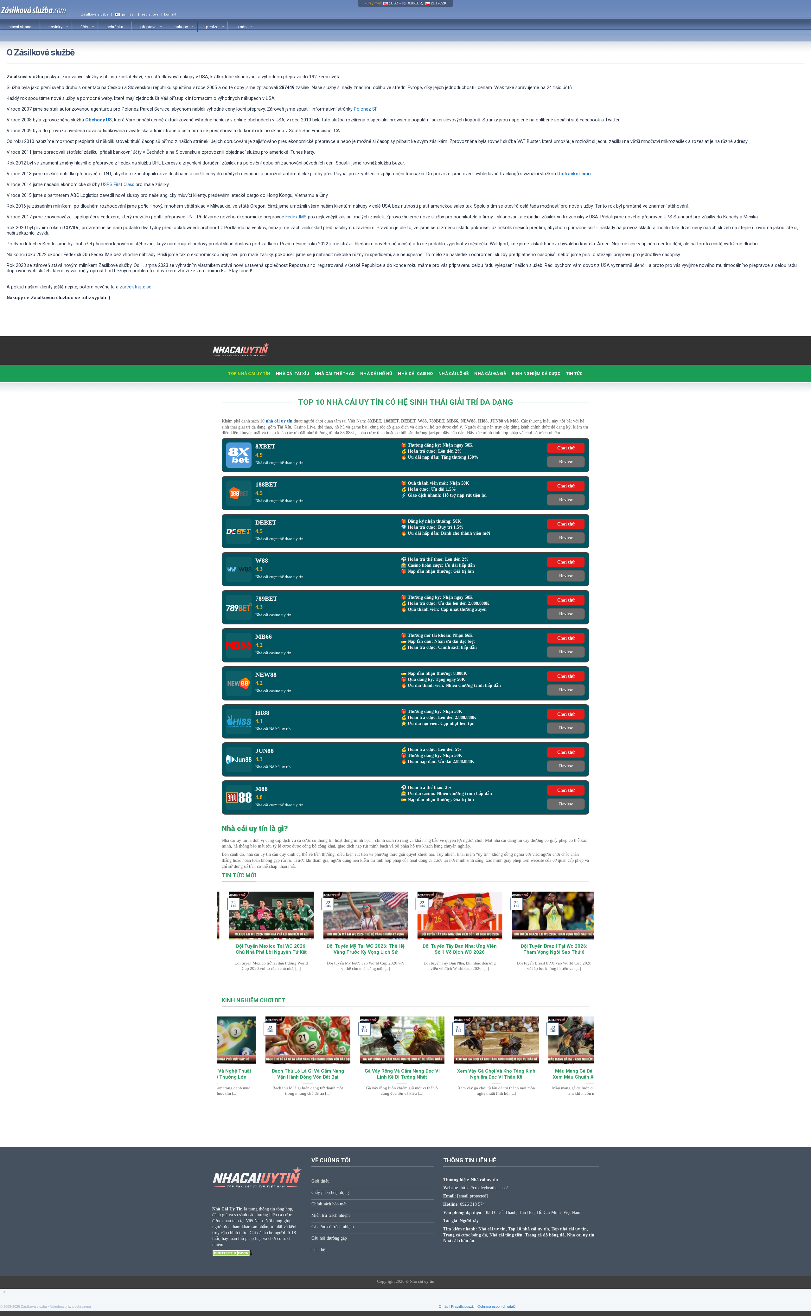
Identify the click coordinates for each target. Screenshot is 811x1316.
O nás (443, 1306)
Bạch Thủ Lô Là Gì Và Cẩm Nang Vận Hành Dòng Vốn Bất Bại (264, 1074)
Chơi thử (566, 447)
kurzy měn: (373, 3)
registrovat (150, 14)
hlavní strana (20, 26)
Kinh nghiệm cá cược (536, 373)
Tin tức (574, 373)
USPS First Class (117, 184)
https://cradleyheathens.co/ (484, 1187)
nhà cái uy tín (279, 420)
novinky (51, 26)
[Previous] (232, 920)
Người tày (469, 1220)
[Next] (578, 920)
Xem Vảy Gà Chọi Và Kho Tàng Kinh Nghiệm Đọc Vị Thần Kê (452, 1074)
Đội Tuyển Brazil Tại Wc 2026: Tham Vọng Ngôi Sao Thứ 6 (547, 949)
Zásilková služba (94, 14)
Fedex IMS (296, 217)
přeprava (144, 26)
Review (566, 461)
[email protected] (472, 1195)
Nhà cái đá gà (490, 373)
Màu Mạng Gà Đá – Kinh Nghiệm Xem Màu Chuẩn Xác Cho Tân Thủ (547, 1074)
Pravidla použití (463, 1306)
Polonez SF (365, 109)
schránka (114, 26)
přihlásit (128, 14)
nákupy (177, 26)
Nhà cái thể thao (334, 373)
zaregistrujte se (135, 287)
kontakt (170, 14)
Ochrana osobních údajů (496, 1306)
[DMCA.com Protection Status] (232, 1252)
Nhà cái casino (415, 373)
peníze (208, 26)
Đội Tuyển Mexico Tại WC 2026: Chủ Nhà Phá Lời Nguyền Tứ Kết (264, 949)
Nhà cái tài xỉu (292, 373)
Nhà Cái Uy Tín (227, 1208)
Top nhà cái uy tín (249, 373)
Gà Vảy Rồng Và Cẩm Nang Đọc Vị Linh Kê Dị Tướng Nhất (358, 1074)
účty (80, 26)
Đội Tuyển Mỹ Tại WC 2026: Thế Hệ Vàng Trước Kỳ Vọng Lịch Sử (358, 949)
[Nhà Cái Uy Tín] (244, 350)
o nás (237, 26)
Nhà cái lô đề (453, 373)
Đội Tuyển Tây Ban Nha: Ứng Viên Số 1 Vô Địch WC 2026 (453, 949)
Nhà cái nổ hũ (376, 373)
